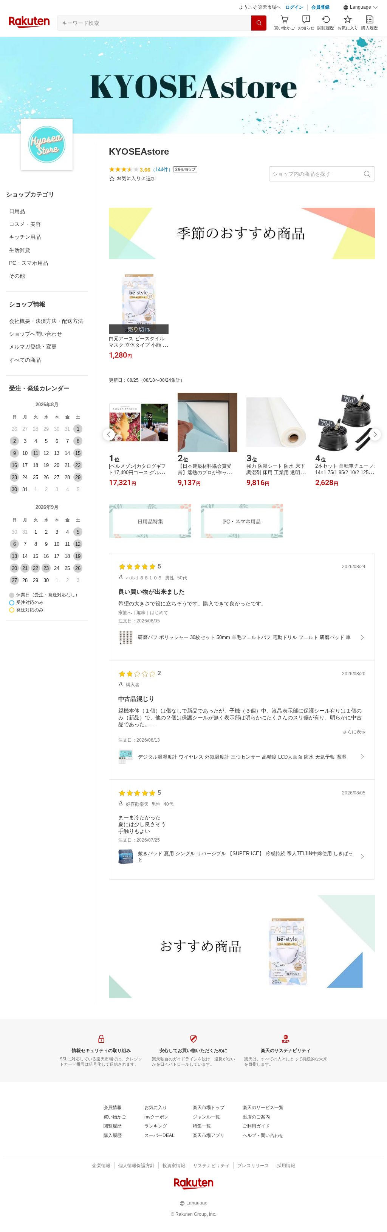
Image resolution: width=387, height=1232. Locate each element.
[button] (360, 7)
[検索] (258, 23)
